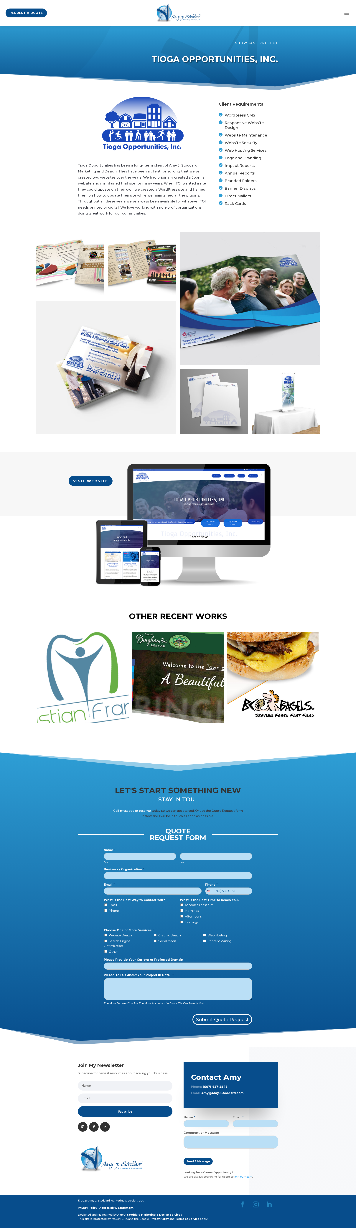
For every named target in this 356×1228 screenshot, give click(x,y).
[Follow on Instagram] (83, 1127)
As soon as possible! (199, 905)
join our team (243, 1176)
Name (109, 850)
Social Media (167, 941)
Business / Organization (124, 869)
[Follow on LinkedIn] (105, 1127)
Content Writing (220, 941)
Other (113, 951)
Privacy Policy (87, 1207)
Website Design (120, 935)
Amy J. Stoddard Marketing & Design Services (149, 1214)
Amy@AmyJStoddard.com (222, 1093)
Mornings (192, 911)
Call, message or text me (132, 810)
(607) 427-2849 (215, 1087)
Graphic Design (169, 935)
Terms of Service (187, 1219)
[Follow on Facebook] (94, 1127)
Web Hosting (217, 935)
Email (109, 884)
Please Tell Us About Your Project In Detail (139, 975)
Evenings (191, 922)
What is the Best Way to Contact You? (134, 900)
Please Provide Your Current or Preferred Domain (143, 959)
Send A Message (198, 1161)
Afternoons (193, 916)
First (106, 862)
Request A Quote (26, 13)
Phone (211, 884)
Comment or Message (201, 1132)
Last (182, 862)
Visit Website (90, 481)
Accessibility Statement (116, 1207)
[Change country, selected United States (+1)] (209, 891)
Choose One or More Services (129, 930)
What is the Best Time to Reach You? (209, 900)
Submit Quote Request (222, 1019)
